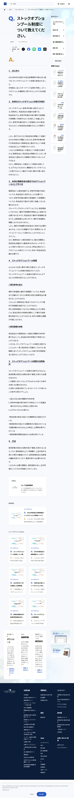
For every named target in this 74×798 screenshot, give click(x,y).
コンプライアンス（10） (58, 23)
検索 (11, 4)
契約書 (62, 103)
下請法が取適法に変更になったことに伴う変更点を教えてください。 (60, 120)
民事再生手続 (43, 700)
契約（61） (55, 48)
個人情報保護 (43, 751)
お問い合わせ (60, 745)
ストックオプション (19, 9)
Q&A (10, 9)
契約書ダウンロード (62, 717)
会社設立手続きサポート (30, 697)
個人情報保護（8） (58, 42)
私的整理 (42, 697)
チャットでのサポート (62, 748)
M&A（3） (55, 30)
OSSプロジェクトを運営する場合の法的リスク (61, 97)
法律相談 (26, 695)
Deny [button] (32, 794)
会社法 (12, 42)
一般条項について (61, 729)
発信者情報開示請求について (60, 149)
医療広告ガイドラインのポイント (60, 73)
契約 (41, 753)
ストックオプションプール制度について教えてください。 (17, 554)
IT (63, 92)
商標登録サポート (28, 700)
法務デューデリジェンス (29, 744)
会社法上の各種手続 (29, 757)
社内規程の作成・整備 (29, 724)
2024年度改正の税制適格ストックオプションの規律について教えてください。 (34, 515)
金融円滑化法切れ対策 (46, 695)
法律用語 (59, 732)
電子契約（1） (56, 36)
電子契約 (42, 748)
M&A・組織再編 (28, 708)
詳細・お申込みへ (26, 669)
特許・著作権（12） (58, 54)
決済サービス (43, 770)
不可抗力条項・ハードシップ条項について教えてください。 (60, 109)
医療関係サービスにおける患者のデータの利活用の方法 (60, 86)
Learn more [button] (6, 790)
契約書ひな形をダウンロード (11, 672)
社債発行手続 (27, 742)
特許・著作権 (43, 756)
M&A (41, 745)
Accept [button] (41, 794)
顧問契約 (26, 754)
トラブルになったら (61, 707)
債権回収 (42, 772)
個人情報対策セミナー (29, 752)
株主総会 (62, 124)
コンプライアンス (44, 742)
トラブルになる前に (62, 704)
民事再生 (42, 767)
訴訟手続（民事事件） (29, 727)
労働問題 (42, 764)
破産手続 (42, 717)
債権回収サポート (28, 730)
